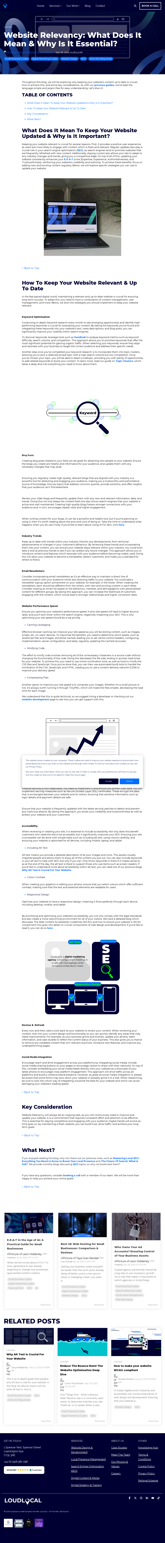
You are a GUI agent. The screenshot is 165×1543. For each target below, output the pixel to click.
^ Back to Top (30, 268)
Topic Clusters (124, 361)
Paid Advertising (124, 1299)
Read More (45, 1305)
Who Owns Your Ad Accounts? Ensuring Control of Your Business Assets (134, 1251)
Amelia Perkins (126, 1379)
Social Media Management (129, 1295)
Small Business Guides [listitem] (19, 1395)
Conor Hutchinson (74, 1383)
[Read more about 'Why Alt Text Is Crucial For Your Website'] (29, 1336)
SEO (83, 59)
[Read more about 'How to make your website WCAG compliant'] (136, 1342)
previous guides (104, 85)
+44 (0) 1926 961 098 (16, 1461)
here (121, 524)
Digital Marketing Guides (44, 59)
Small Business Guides (16, 59)
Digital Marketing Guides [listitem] (74, 1416)
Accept (108, 781)
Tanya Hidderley (45, 52)
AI (37, 1288)
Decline (129, 781)
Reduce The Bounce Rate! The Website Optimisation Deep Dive (81, 1370)
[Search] (135, 6)
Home (40, 5)
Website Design (69, 59)
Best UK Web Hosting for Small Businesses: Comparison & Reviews (82, 1248)
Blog (87, 5)
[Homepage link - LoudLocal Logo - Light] (23, 1504)
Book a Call (150, 5)
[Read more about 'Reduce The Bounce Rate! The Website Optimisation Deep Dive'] (83, 1342)
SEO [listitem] (37, 1395)
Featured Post (15, 1288)
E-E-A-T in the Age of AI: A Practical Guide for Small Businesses (25, 1244)
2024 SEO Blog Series (101, 59)
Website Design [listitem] (123, 1407)
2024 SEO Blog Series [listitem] (19, 1400)
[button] (24, 1470)
